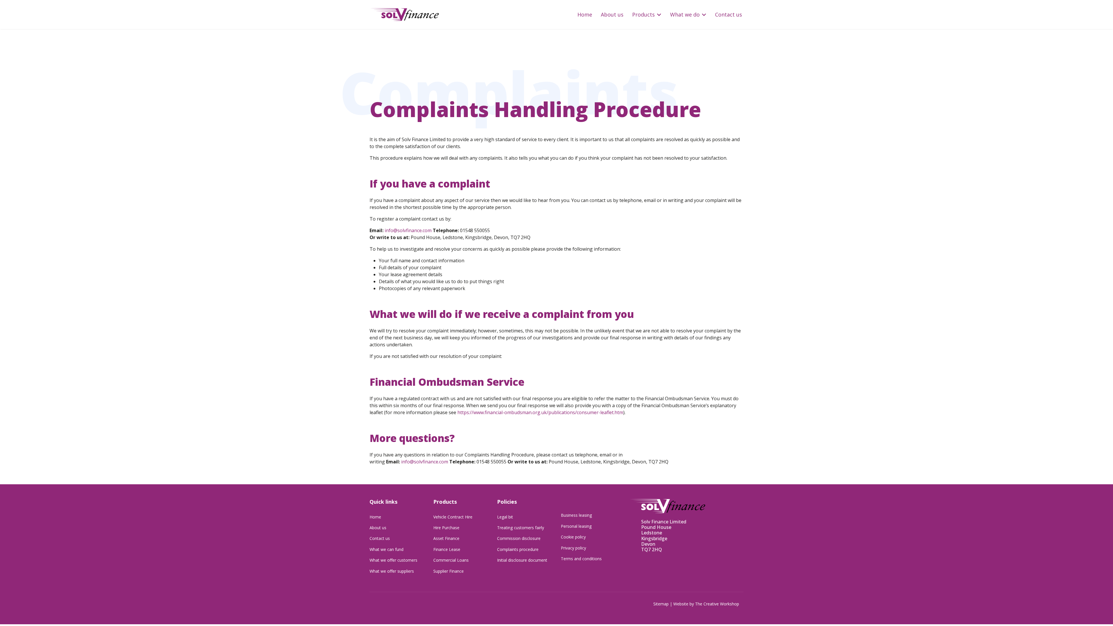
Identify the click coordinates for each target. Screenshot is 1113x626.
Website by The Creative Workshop (706, 604)
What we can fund (386, 549)
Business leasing (576, 515)
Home (584, 14)
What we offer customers (393, 560)
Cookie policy (573, 537)
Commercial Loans (451, 560)
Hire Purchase (446, 527)
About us (612, 14)
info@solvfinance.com (408, 230)
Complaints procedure (518, 549)
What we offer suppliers (392, 571)
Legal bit (505, 517)
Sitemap (661, 604)
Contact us (728, 14)
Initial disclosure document (522, 560)
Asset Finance (446, 538)
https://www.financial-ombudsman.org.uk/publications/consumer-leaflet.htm (540, 412)
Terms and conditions (581, 558)
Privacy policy (573, 548)
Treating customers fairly (520, 527)
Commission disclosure (519, 538)
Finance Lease (446, 549)
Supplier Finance (448, 571)
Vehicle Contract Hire (452, 517)
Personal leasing (576, 526)
